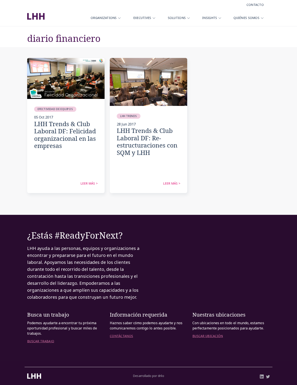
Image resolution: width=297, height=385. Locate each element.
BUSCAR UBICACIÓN (207, 336)
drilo (161, 376)
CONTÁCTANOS (121, 336)
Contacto (255, 5)
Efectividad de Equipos (55, 109)
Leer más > (89, 183)
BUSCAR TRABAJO (40, 341)
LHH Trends (128, 116)
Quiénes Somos (246, 18)
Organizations (104, 18)
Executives (142, 18)
